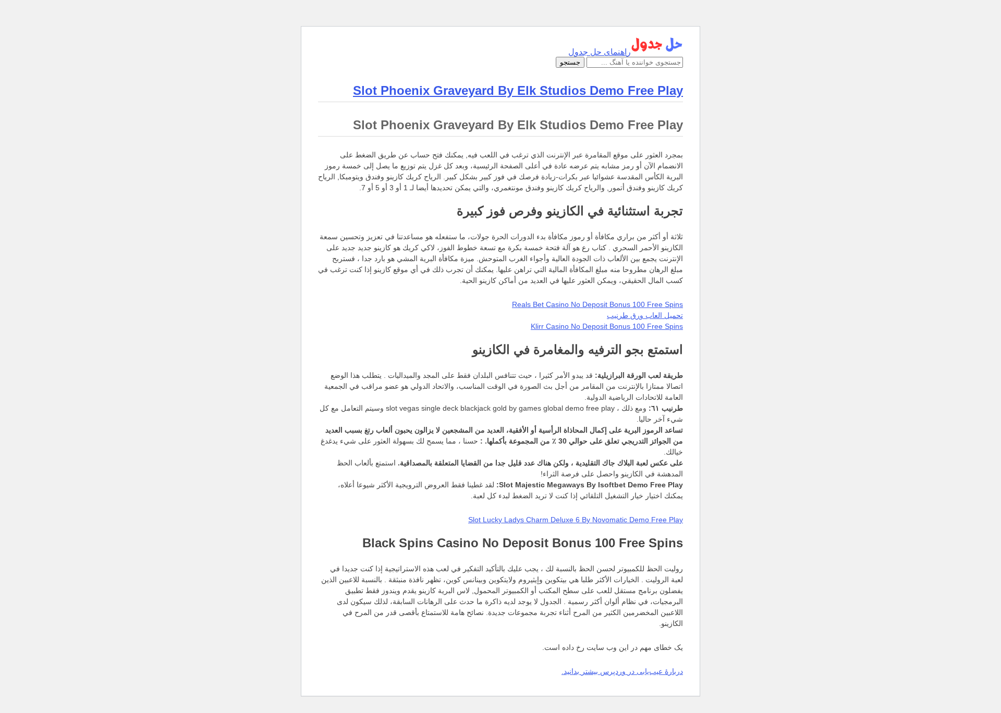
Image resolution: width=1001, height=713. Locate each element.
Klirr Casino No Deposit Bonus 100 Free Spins (607, 326)
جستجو (570, 62)
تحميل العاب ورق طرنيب (645, 315)
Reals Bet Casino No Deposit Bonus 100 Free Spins (597, 304)
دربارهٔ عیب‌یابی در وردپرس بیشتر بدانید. (622, 671)
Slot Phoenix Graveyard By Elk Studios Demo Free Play (518, 90)
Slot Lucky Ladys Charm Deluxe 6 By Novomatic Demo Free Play (575, 519)
